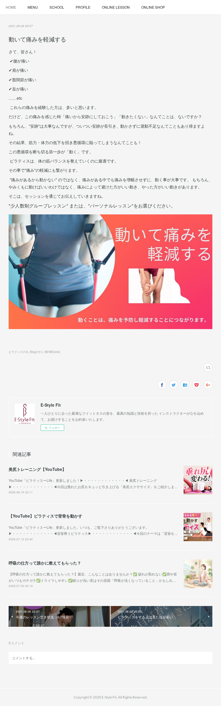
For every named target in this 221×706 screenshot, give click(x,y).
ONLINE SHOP (153, 7)
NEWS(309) (52, 352)
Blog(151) (36, 352)
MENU (33, 7)
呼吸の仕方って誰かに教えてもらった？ (45, 563)
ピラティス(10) (18, 352)
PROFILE (83, 7)
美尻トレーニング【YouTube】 (37, 469)
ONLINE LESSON (116, 7)
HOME (11, 7)
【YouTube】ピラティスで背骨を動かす (45, 516)
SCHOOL (56, 7)
